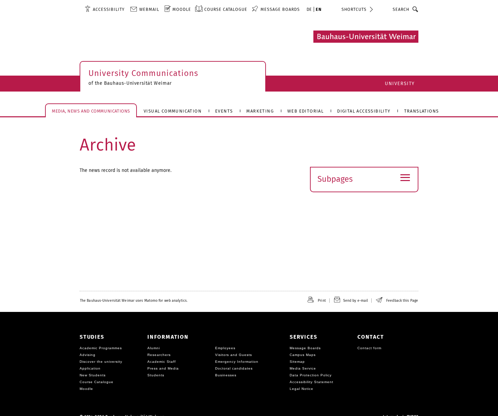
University (400, 83)
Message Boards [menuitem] (280, 9)
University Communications (143, 73)
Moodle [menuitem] (181, 9)
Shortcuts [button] (354, 9)
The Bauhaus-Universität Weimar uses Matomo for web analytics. (133, 300)
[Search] (415, 9)
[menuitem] (105, 9)
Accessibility (109, 9)
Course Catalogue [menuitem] (225, 9)
